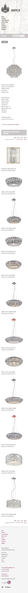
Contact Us (4, 27)
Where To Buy (4, 22)
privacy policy (4, 574)
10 (22, 139)
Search (3, 24)
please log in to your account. (13, 124)
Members (3, 29)
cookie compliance (5, 576)
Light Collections (5, 20)
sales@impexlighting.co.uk (9, 567)
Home (2, 17)
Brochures (3, 26)
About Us (3, 18)
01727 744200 (6, 569)
